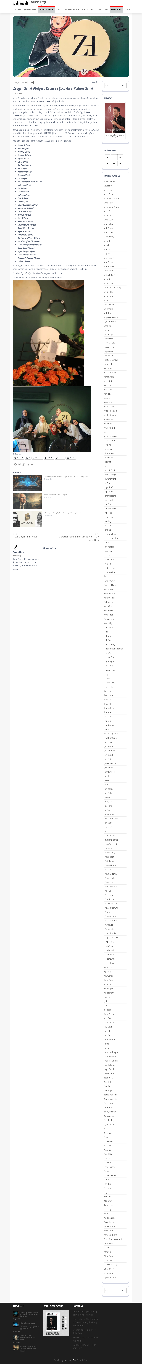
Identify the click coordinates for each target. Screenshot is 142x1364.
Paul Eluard (108, 1035)
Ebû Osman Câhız (110, 478)
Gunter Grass (108, 610)
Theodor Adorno (109, 1167)
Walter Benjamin (109, 1222)
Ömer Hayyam (109, 988)
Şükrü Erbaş (108, 1150)
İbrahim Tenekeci (109, 695)
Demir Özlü (107, 444)
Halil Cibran (108, 640)
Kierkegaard (108, 801)
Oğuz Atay (107, 971)
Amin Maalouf (109, 266)
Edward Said (108, 500)
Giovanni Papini (109, 597)
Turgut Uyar (108, 1192)
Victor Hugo (108, 1209)
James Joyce (108, 742)
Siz (105, 1128)
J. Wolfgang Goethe (110, 737)
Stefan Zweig (108, 1141)
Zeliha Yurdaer (109, 1268)
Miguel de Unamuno (111, 907)
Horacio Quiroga (109, 682)
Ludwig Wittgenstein (110, 844)
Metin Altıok (108, 890)
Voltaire (106, 1213)
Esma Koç (107, 521)
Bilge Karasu (108, 351)
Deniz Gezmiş (108, 449)
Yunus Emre (108, 1260)
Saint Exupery (108, 1090)
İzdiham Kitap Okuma (111, 733)
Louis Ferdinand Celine (111, 839)
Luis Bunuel (108, 848)
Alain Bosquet (109, 228)
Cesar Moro (108, 398)
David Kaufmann (109, 440)
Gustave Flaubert (109, 619)
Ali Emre (107, 249)
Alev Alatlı (107, 241)
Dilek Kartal (108, 461)
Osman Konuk (109, 984)
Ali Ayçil (106, 245)
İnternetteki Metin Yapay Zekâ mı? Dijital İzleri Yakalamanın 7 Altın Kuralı (29, 1314)
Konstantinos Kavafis (111, 818)
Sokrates (107, 1137)
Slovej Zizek (108, 1133)
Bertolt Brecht (109, 338)
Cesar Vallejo (108, 402)
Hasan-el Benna (109, 657)
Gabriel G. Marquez (110, 585)
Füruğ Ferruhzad (109, 580)
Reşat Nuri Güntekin (111, 1060)
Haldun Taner (108, 636)
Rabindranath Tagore (111, 1052)
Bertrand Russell (109, 342)
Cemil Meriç (108, 393)
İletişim (127, 9)
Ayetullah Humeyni (110, 321)
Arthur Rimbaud (109, 304)
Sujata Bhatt (108, 1145)
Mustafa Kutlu (109, 929)
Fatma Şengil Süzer (110, 534)
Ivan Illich (107, 729)
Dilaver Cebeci (109, 457)
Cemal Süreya (108, 389)
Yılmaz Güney (108, 1256)
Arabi (106, 300)
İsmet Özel (107, 712)
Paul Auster (108, 1026)
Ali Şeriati (107, 253)
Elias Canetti (108, 504)
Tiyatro (106, 1171)
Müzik (106, 784)
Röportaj (107, 997)
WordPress (58, 1360)
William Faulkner (109, 1226)
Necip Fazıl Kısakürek (111, 937)
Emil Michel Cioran (110, 508)
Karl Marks (108, 793)
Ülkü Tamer (108, 1200)
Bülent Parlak (108, 364)
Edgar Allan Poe (109, 487)
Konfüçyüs (107, 810)
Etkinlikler (24, 83)
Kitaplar (106, 780)
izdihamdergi (19, 94)
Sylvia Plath (108, 1154)
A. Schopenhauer (109, 181)
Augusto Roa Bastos (111, 317)
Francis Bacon (109, 559)
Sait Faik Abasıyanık (110, 1094)
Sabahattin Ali (108, 1077)
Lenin (106, 831)
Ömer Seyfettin (109, 992)
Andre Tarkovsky (109, 283)
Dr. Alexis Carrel (109, 470)
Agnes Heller (108, 190)
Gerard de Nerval (110, 593)
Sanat (31, 83)
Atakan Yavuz (108, 308)
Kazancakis (108, 797)
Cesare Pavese (109, 406)
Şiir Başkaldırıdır (30, 9)
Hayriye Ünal (108, 665)
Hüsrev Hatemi (109, 687)
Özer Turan (108, 1018)
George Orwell (109, 589)
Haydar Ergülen (109, 661)
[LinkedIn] (107, 163)
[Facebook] (114, 157)
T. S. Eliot (107, 1158)
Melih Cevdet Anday (110, 886)
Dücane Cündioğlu (110, 474)
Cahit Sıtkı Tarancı (110, 372)
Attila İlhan (107, 313)
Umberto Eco (108, 1205)
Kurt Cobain (108, 822)
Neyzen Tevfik (109, 941)
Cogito (106, 432)
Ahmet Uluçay (108, 219)
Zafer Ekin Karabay (110, 1264)
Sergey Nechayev (110, 1111)
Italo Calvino (108, 716)
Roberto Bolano (109, 1065)
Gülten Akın (108, 606)
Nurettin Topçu (109, 963)
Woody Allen (108, 1230)
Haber (106, 631)
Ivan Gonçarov (109, 725)
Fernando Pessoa (110, 546)
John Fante (108, 759)
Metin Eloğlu (108, 895)
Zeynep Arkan (108, 1273)
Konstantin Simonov (110, 814)
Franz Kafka (108, 563)
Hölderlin (107, 678)
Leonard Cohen (109, 835)
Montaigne (108, 912)
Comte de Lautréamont (111, 436)
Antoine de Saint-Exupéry (112, 287)
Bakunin (107, 330)
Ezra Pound (108, 525)
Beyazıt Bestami (109, 347)
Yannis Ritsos (108, 1243)
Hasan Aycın (108, 653)
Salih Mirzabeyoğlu (110, 1099)
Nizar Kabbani (109, 950)
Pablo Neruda (109, 1022)
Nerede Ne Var (116, 9)
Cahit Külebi (108, 368)
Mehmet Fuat (108, 882)
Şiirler (106, 1001)
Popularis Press (82, 1360)
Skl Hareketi (108, 1009)
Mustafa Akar (108, 924)
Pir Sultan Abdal (109, 1039)
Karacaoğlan (108, 788)
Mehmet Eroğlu (109, 878)
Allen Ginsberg (109, 258)
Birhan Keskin (109, 355)
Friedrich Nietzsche (110, 568)
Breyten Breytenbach (111, 359)
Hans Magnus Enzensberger (113, 648)
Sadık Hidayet (108, 1082)
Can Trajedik (108, 381)
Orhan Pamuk (108, 980)
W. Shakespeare (109, 1217)
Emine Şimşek (108, 512)
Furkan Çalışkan (109, 572)
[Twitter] (107, 157)
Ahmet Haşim (108, 202)
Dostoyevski (108, 466)
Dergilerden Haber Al (71, 9)
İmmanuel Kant (109, 708)
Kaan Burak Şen (109, 771)
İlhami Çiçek (108, 699)
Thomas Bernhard (110, 1175)
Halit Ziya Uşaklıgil (110, 644)
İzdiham (18, 9)
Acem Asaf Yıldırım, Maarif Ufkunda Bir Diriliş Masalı (56, 495)
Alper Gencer (108, 262)
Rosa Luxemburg (109, 1073)
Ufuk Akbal (107, 1196)
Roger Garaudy (109, 1069)
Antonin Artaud (109, 296)
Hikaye (106, 674)
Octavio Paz (108, 967)
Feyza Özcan (108, 551)
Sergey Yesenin (109, 1116)
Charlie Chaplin (109, 419)
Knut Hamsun (108, 805)
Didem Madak (109, 453)
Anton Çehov (108, 291)
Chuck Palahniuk (109, 427)
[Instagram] (120, 157)
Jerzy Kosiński (108, 754)
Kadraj (99, 9)
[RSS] (120, 163)
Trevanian (107, 1188)
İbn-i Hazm (108, 691)
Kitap (58, 9)
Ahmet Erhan (108, 194)
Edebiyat (16, 83)
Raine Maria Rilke (110, 1056)
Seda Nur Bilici (109, 1107)
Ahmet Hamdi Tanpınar (111, 198)
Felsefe (106, 542)
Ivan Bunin (107, 721)
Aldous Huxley (109, 236)
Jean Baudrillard (109, 746)
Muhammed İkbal (110, 916)
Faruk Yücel (108, 529)
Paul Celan (107, 1031)
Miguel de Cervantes (111, 903)
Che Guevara (108, 423)
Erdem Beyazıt (109, 517)
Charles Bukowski (110, 415)
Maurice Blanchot (110, 865)
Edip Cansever (109, 491)
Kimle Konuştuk (88, 9)
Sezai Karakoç (109, 1120)
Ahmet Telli (107, 215)
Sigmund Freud (109, 1124)
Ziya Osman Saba (110, 1277)
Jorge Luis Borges (110, 763)
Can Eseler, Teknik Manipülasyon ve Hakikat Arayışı (28, 1337)
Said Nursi (107, 1086)
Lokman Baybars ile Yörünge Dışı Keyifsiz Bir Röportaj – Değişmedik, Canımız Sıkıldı (63, 513)
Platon (106, 1043)
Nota (106, 9)
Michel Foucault (109, 899)
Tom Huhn (107, 1183)
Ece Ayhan (107, 483)
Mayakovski (108, 869)
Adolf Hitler (108, 185)
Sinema (106, 1005)
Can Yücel (107, 385)
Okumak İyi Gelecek (47, 9)
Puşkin (106, 1048)
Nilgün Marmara (109, 946)
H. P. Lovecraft (109, 627)
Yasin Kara (107, 1247)
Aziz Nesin (107, 325)
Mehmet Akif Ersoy (110, 873)
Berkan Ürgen (108, 334)
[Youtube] (114, 163)
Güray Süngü (108, 614)
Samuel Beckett (109, 1103)
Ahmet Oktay (108, 211)
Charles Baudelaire (110, 410)
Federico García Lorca (111, 538)
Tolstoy (106, 1179)
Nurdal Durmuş (109, 954)
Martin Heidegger (110, 861)
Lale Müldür (108, 827)
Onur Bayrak (108, 975)
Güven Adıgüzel (109, 623)
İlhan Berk (107, 704)
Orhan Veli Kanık (109, 1014)
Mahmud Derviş (109, 852)
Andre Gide (108, 279)
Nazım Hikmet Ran (110, 933)
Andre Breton (108, 270)
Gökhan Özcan (109, 602)
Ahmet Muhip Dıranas (111, 207)
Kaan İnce (107, 776)
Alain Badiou (108, 224)
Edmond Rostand (110, 495)
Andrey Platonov (109, 275)
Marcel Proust (109, 856)
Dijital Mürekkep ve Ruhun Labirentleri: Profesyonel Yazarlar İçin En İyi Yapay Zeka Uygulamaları (66, 476)
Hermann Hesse (109, 670)
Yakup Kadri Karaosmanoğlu (113, 1239)
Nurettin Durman (109, 958)
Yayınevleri (107, 1251)
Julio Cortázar (108, 767)
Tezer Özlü (107, 1162)
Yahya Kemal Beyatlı (110, 1234)
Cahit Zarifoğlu (109, 376)
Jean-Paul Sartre (109, 750)
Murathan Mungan (110, 920)
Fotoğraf (107, 555)
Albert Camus (108, 232)
